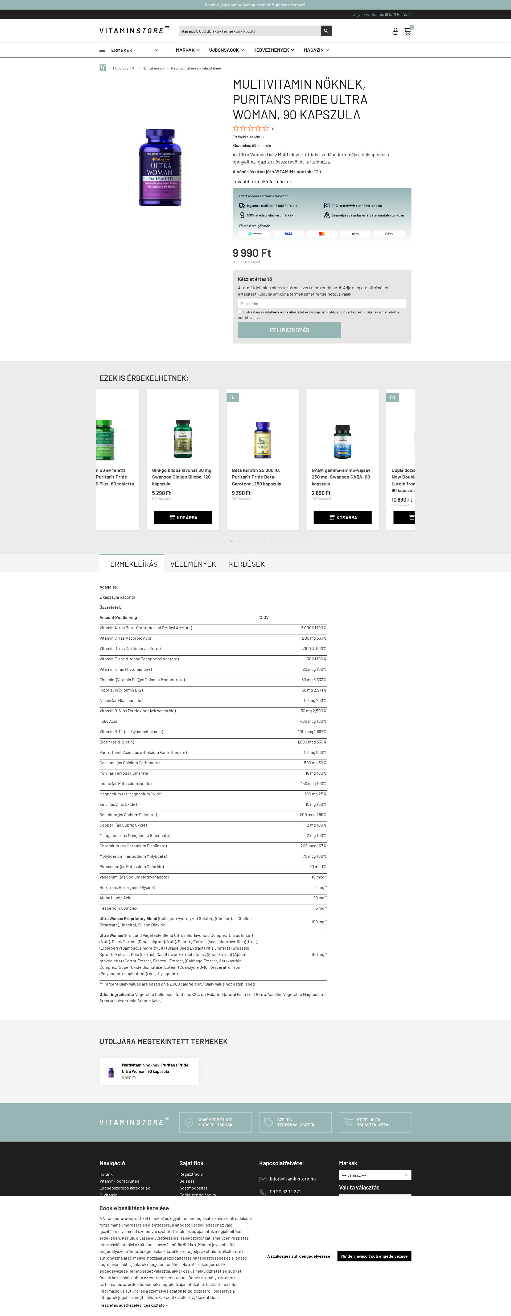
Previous (105, 464)
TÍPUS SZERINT (124, 68)
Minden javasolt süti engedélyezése (374, 1255)
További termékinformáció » (262, 181)
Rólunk (106, 1173)
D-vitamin (109, 1194)
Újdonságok (227, 50)
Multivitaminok (153, 68)
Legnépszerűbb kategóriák (125, 1187)
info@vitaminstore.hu (293, 1179)
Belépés (187, 1180)
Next (406, 464)
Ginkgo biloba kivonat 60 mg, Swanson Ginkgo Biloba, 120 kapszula (135, 476)
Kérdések (247, 563)
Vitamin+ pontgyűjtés (119, 1180)
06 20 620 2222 (286, 1191)
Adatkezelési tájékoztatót (284, 312)
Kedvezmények (274, 50)
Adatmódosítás (193, 1187)
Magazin (316, 50)
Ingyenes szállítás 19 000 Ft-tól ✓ (382, 14)
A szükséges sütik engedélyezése (298, 1255)
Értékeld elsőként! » (249, 136)
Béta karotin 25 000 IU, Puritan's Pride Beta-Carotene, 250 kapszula (209, 476)
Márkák (188, 50)
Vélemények (193, 563)
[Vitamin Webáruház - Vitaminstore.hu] (104, 68)
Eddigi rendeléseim (197, 1194)
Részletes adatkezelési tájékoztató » (134, 1304)
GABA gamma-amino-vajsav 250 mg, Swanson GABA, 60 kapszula (294, 476)
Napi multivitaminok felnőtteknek (196, 68)
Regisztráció (191, 1173)
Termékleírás (132, 563)
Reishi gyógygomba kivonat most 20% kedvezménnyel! (256, 4)
